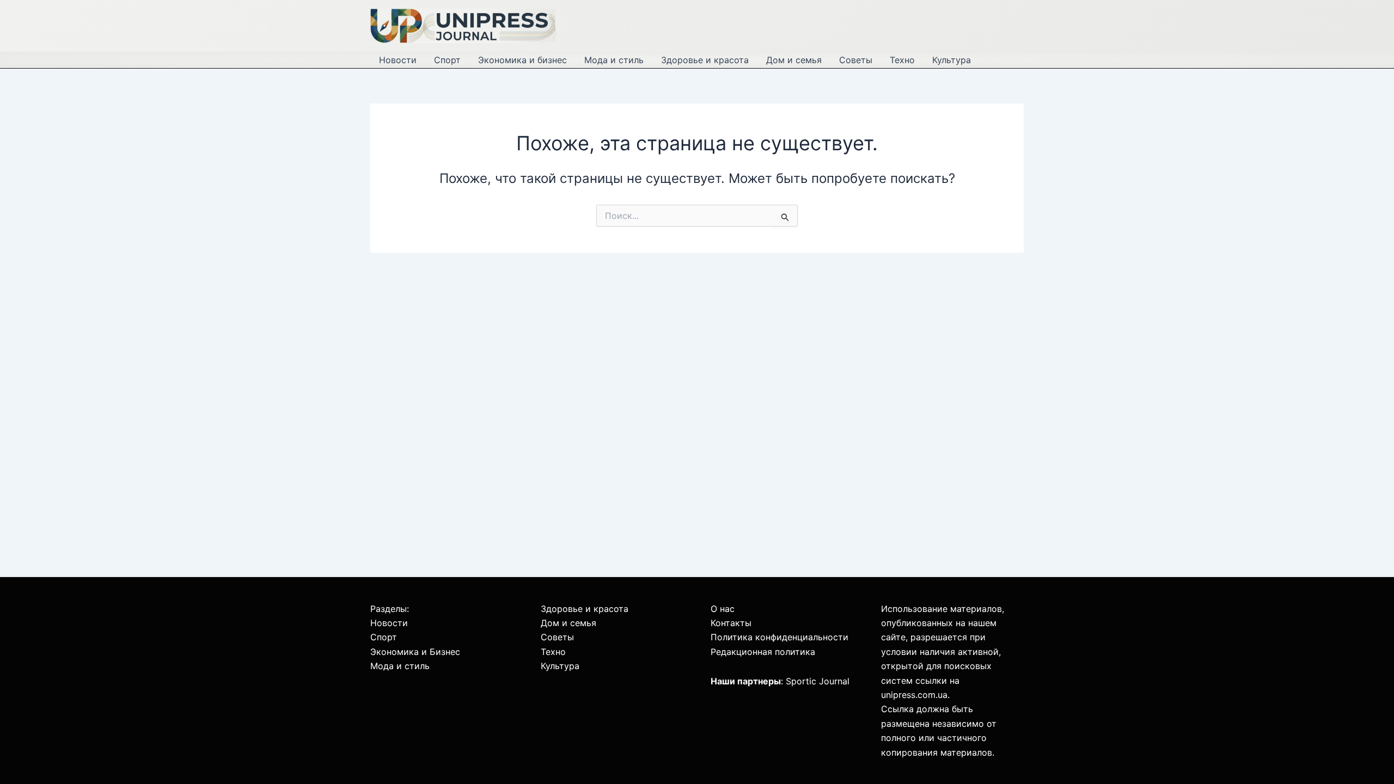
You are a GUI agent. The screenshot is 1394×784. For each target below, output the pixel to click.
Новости (398, 59)
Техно (902, 59)
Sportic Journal (817, 681)
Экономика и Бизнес (415, 651)
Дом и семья (794, 59)
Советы (855, 59)
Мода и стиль (614, 59)
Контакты (731, 622)
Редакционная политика (763, 651)
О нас (723, 608)
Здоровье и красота (705, 59)
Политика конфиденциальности (779, 637)
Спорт (447, 59)
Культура (951, 59)
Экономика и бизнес (522, 59)
